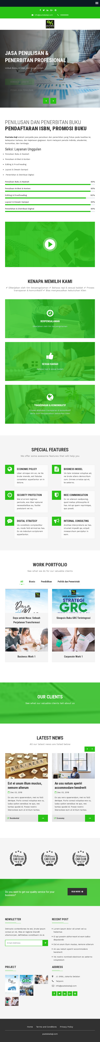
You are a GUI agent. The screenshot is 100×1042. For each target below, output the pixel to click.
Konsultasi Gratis (19, 76)
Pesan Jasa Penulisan (21, 84)
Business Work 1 (27, 656)
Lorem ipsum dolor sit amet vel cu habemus (70, 930)
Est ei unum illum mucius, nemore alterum (74, 944)
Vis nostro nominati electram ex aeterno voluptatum (73, 958)
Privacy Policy (66, 1027)
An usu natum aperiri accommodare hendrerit (71, 950)
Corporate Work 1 (73, 656)
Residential (14, 818)
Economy (60, 818)
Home (30, 1027)
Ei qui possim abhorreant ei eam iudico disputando (72, 938)
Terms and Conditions (46, 1027)
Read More (76, 892)
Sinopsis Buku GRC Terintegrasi (73, 617)
